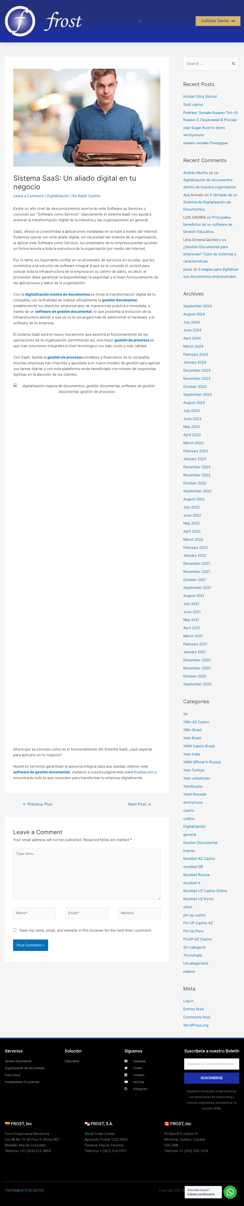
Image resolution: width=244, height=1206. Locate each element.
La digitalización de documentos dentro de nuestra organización (209, 179)
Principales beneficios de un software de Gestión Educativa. (207, 224)
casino (188, 810)
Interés (189, 850)
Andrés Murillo (195, 172)
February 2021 (195, 644)
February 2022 (195, 547)
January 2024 (194, 362)
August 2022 (194, 499)
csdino (188, 818)
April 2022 (192, 531)
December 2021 (196, 563)
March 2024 (193, 346)
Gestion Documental (200, 842)
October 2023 (195, 386)
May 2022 (191, 523)
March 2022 (193, 539)
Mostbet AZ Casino (199, 858)
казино (189, 971)
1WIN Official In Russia (202, 762)
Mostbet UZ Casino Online (205, 890)
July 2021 (191, 603)
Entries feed (193, 1009)
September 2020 (197, 684)
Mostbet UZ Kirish (198, 899)
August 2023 (194, 402)
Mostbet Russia (196, 874)
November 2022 (196, 475)
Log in (188, 1001)
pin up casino (194, 915)
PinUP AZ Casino (197, 939)
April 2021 (191, 628)
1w (185, 714)
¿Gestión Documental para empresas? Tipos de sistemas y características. (209, 254)
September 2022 (197, 491)
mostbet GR (193, 866)
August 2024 (194, 314)
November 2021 (196, 571)
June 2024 (192, 330)
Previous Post (37, 804)
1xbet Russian (195, 794)
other (187, 907)
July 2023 (191, 410)
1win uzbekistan (196, 778)
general (189, 834)
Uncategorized (195, 963)
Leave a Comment (28, 196)
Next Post (139, 804)
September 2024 (197, 306)
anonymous (193, 802)
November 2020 (196, 668)
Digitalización (58, 196)
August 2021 (193, 595)
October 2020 (194, 676)
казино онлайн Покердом (205, 143)
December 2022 (196, 467)
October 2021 (194, 579)
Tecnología (192, 955)
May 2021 (191, 619)
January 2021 (194, 652)
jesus (187, 269)
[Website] (139, 914)
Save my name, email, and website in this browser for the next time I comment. (86, 930)
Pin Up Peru (193, 931)
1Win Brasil (192, 730)
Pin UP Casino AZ (198, 923)
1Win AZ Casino (196, 722)
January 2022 (194, 555)
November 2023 (197, 378)
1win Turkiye (193, 770)
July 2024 (191, 322)
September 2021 (197, 587)
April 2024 (192, 338)
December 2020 (196, 660)
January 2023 (194, 459)
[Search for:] (211, 63)
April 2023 (192, 434)
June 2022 (192, 515)
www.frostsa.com (139, 772)
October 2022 (194, 483)
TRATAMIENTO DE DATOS (24, 1190)
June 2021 (192, 612)
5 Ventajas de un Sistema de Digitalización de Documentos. (210, 202)
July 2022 (191, 507)
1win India (191, 754)
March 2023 (193, 443)
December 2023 (197, 370)
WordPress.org (195, 1025)
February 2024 (195, 354)
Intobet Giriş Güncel (200, 96)
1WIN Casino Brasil (199, 746)
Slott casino (193, 104)
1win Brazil (192, 738)
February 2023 (195, 451)
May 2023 (191, 426)
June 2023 (192, 418)
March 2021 (193, 636)
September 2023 (197, 394)
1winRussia (192, 786)
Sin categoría (194, 947)
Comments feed (196, 1017)
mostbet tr (192, 883)
